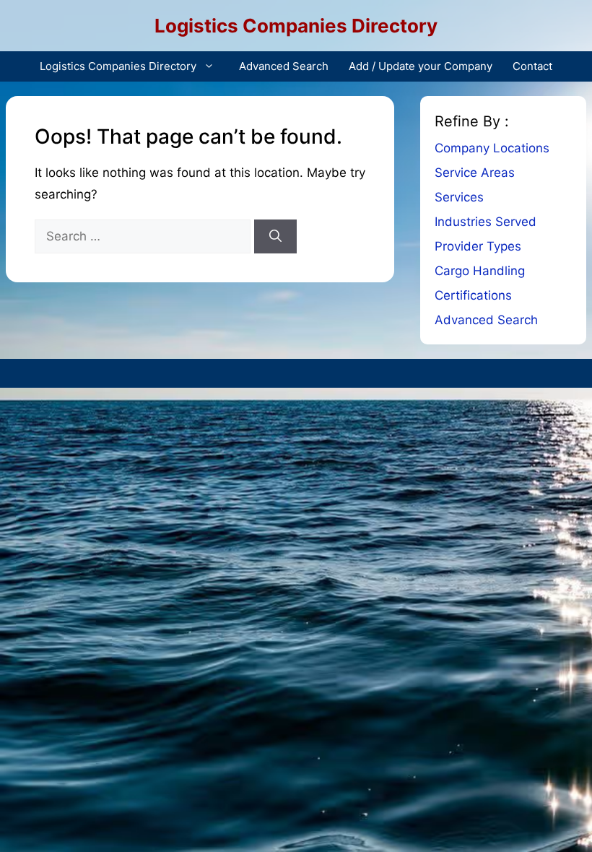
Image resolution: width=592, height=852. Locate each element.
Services (459, 197)
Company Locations (492, 148)
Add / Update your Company (420, 66)
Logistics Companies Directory (296, 25)
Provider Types (478, 246)
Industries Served (485, 221)
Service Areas (475, 172)
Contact (532, 66)
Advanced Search (283, 66)
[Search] (275, 236)
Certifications (473, 295)
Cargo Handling (480, 271)
